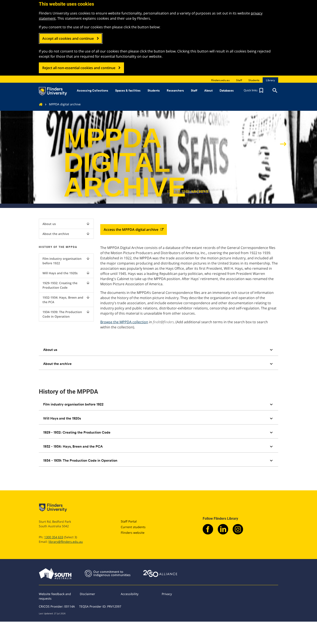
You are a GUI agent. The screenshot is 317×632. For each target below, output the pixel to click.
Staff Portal (129, 521)
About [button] (208, 90)
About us (66, 224)
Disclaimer (87, 594)
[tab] (158, 350)
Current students (133, 527)
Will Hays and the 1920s (66, 273)
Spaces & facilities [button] (128, 90)
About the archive (66, 233)
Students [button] (154, 90)
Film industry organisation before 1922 (66, 260)
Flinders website (132, 533)
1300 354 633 (53, 537)
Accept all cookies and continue (68, 38)
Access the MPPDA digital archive (131, 229)
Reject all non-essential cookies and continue (78, 67)
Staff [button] (194, 90)
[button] (254, 90)
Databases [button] (227, 90)
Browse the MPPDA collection (124, 322)
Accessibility (129, 594)
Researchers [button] (175, 90)
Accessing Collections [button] (92, 90)
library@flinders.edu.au (66, 542)
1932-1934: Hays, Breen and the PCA (66, 299)
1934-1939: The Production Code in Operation (66, 314)
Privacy (167, 594)
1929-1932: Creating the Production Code (66, 285)
